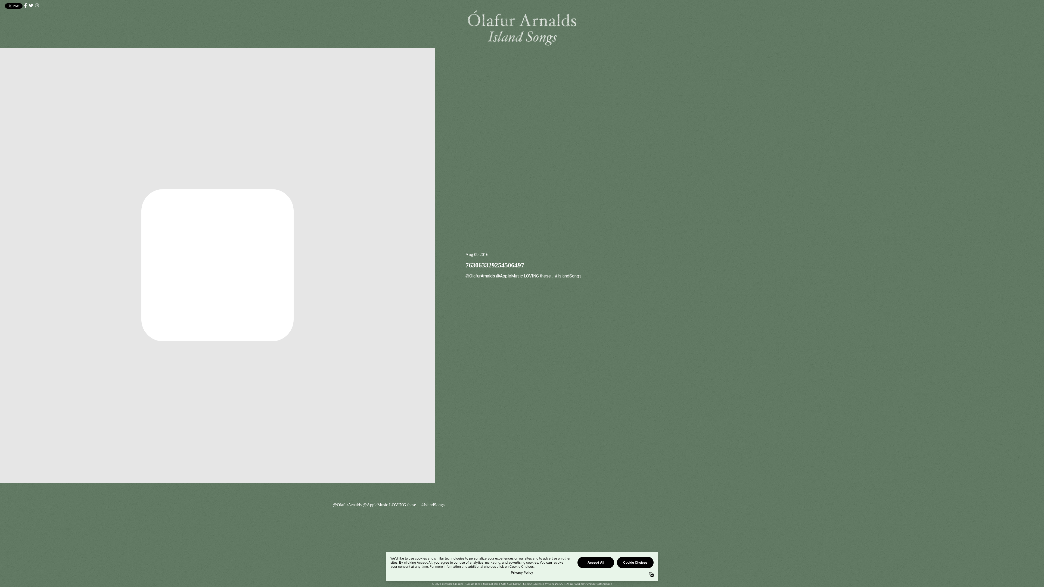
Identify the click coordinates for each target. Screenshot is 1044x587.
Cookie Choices (532, 583)
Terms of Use (490, 583)
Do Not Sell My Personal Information (589, 583)
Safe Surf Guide (511, 583)
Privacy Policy (554, 583)
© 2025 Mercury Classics (447, 583)
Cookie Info (472, 583)
